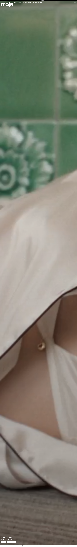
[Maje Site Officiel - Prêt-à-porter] (7, 4)
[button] (16, 2)
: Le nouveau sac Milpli (38, 0)
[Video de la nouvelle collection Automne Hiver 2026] (38, 273)
